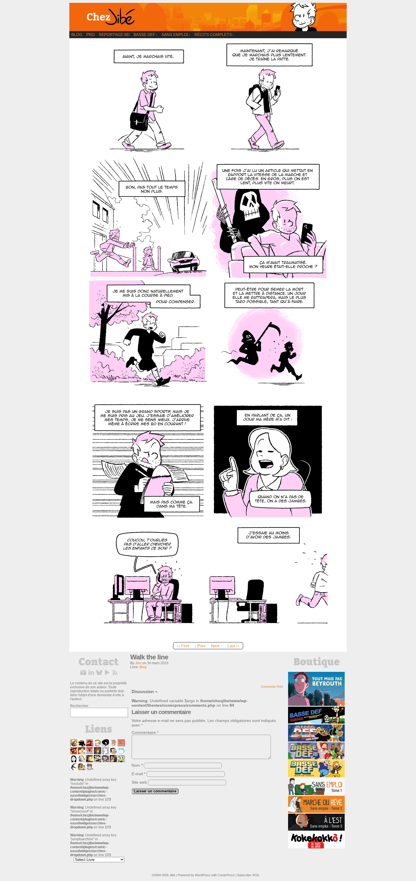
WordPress (203, 875)
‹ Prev (200, 646)
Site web (139, 782)
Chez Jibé (208, 17)
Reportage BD (114, 34)
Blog (76, 34)
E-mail (138, 773)
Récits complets (214, 34)
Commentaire (145, 732)
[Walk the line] (208, 638)
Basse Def (146, 34)
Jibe (138, 663)
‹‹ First (183, 646)
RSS (256, 875)
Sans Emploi (176, 34)
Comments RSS (272, 686)
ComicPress (226, 875)
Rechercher (79, 706)
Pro (90, 34)
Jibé (172, 875)
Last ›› (233, 646)
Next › (216, 646)
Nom (137, 765)
